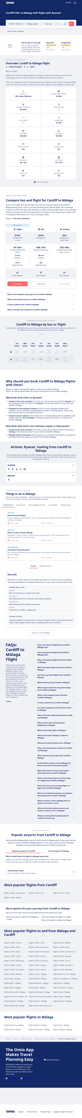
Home (8, 1039)
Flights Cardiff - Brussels (62, 956)
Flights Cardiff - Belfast (12, 897)
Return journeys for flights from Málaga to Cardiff (23, 918)
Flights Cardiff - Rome (61, 947)
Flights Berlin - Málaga (12, 983)
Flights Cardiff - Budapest (62, 970)
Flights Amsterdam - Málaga (39, 992)
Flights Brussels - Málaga (62, 1001)
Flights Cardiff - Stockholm (63, 965)
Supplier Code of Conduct (63, 1112)
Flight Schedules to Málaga (45, 1039)
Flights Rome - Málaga (61, 983)
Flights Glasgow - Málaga (62, 1029)
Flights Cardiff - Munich (37, 956)
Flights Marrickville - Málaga (14, 992)
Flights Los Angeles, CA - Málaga (65, 979)
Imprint (21, 1112)
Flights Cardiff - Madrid (61, 943)
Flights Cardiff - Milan (12, 952)
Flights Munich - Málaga (38, 1001)
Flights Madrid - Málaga (37, 979)
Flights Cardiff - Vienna (61, 961)
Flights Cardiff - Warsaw (13, 974)
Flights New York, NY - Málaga (64, 974)
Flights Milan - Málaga (12, 988)
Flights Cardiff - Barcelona (38, 947)
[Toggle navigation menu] (75, 3)
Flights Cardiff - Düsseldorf (14, 970)
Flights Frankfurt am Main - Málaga (17, 996)
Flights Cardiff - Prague (37, 965)
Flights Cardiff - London (13, 943)
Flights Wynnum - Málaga (13, 1001)
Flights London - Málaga (38, 974)
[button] (48, 23)
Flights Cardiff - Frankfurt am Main (66, 952)
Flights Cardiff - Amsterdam (14, 893)
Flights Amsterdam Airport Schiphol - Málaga (46, 1006)
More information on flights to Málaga (56, 920)
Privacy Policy (45, 1112)
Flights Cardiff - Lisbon (12, 956)
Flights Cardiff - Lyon (36, 893)
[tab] (8, 505)
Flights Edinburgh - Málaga (14, 1006)
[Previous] (10, 344)
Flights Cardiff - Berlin (12, 947)
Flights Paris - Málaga (12, 979)
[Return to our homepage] (10, 3)
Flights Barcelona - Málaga (39, 983)
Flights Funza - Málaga (61, 992)
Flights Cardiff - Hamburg (38, 961)
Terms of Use (32, 1112)
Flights (15, 1039)
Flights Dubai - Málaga (37, 988)
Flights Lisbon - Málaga (61, 996)
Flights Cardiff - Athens (37, 970)
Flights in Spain (26, 1039)
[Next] (71, 344)
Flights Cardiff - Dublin (61, 893)
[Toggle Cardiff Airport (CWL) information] (73, 872)
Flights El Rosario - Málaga (63, 988)
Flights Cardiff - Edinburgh (14, 961)
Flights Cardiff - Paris (36, 943)
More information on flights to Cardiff (56, 917)
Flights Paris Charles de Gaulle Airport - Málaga (46, 996)
